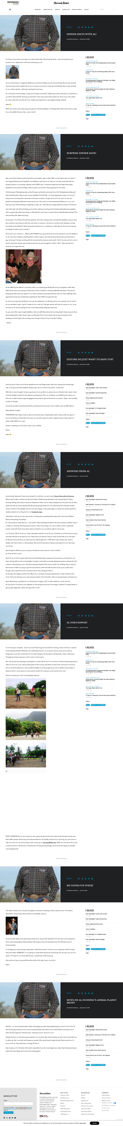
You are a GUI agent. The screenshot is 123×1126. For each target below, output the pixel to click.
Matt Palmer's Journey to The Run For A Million (100, 504)
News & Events (77, 9)
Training (38, 9)
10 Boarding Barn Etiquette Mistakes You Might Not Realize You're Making (100, 81)
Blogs (87, 9)
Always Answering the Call (94, 509)
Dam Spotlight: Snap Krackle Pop (96, 393)
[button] (79, 27)
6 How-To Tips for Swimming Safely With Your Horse (100, 72)
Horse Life (66, 9)
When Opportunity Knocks (94, 398)
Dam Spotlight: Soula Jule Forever (96, 387)
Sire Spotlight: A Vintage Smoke (96, 408)
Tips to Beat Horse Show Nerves (96, 520)
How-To (57, 9)
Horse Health (47, 9)
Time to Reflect (90, 403)
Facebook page (37, 512)
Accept (95, 1123)
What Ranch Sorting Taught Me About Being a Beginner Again (100, 89)
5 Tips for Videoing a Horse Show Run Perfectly (101, 105)
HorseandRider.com (49, 843)
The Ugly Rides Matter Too (94, 98)
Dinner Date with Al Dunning (64, 496)
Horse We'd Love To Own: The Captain (98, 525)
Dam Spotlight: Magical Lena (95, 515)
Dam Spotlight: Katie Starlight (95, 413)
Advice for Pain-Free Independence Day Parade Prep (100, 63)
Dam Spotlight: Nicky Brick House (96, 499)
